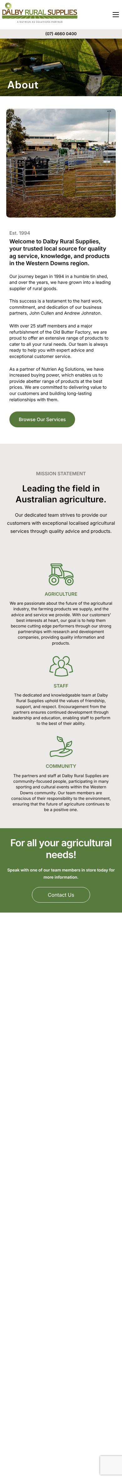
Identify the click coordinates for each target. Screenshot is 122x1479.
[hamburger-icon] (116, 14)
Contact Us (61, 895)
